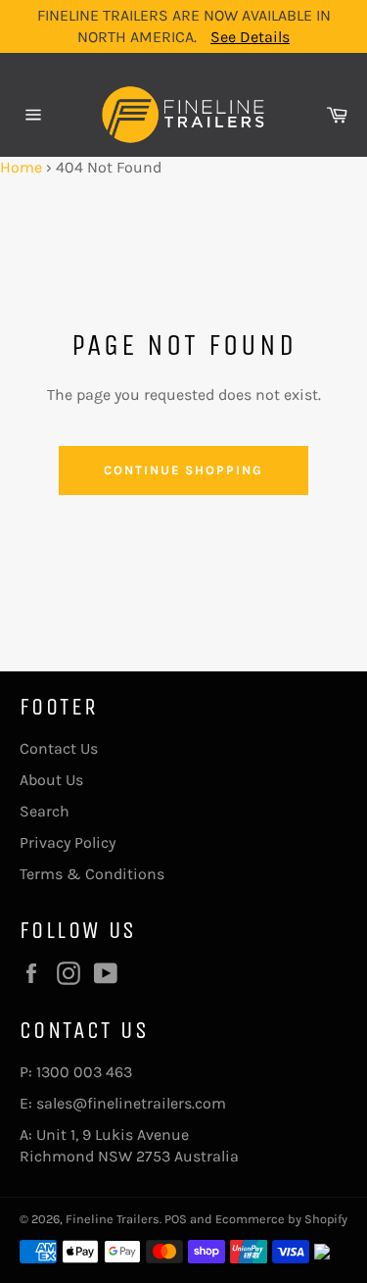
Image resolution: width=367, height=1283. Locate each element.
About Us (51, 779)
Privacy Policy (67, 842)
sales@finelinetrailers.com (131, 1103)
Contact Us (59, 748)
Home (21, 167)
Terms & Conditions (92, 873)
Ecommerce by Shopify (281, 1218)
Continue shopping (183, 470)
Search (44, 811)
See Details (250, 36)
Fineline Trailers (113, 1218)
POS (175, 1218)
